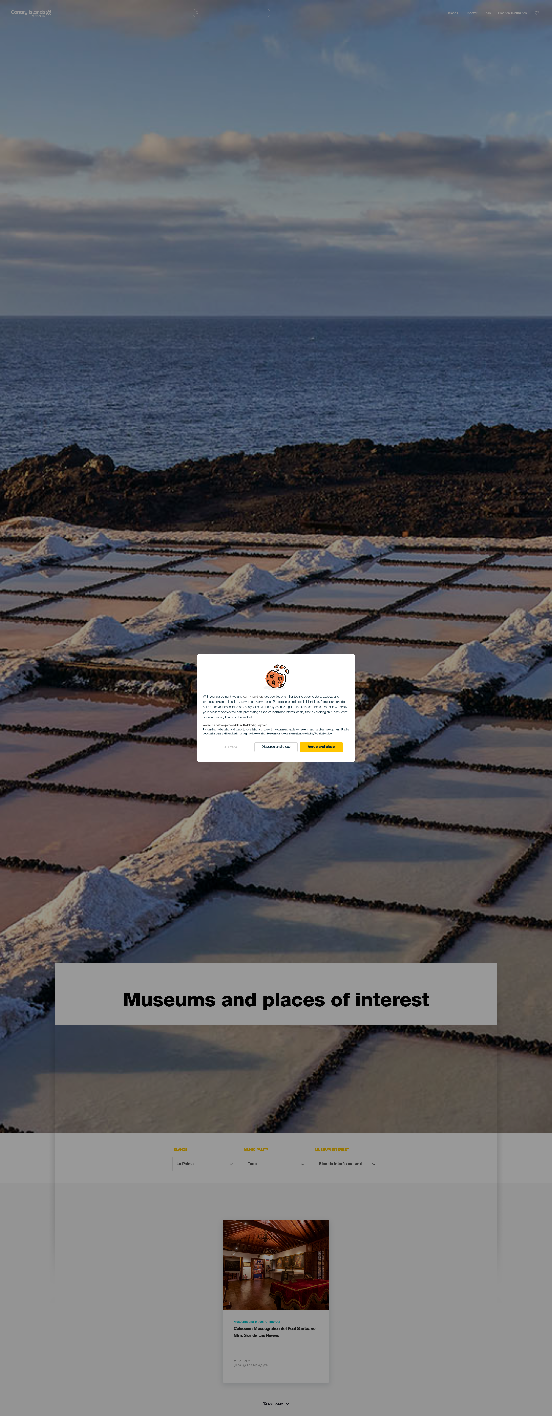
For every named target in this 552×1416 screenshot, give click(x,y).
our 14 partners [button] (253, 697)
